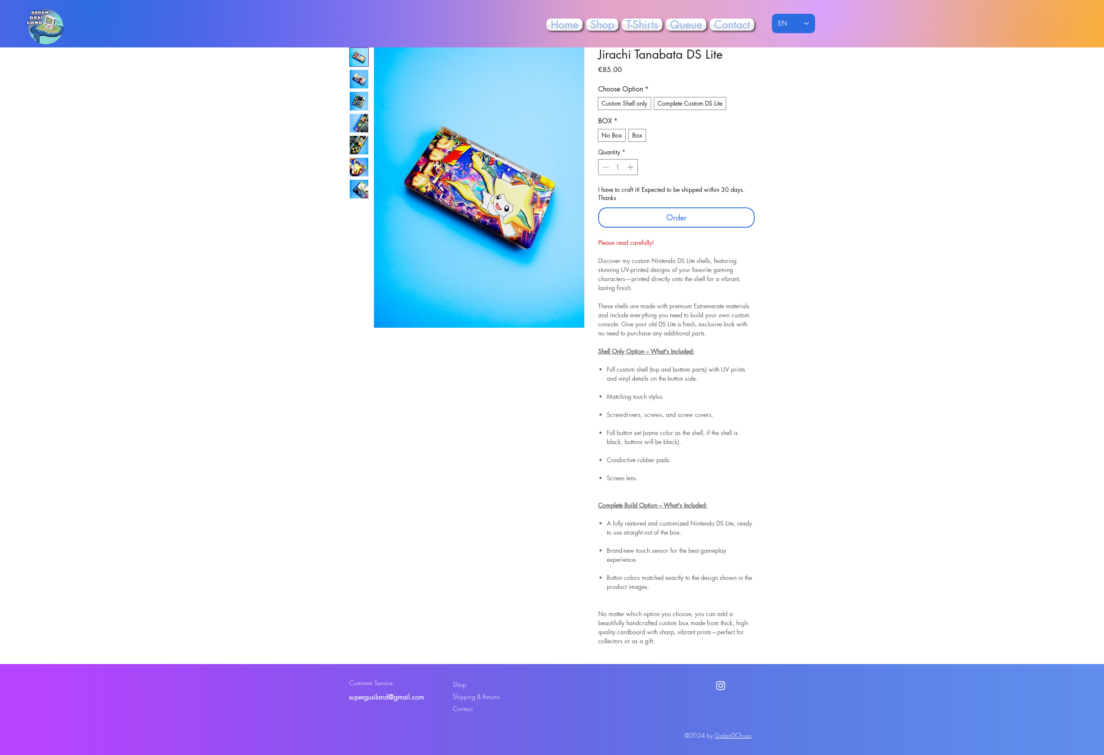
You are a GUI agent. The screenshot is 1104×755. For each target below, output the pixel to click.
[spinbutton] (618, 167)
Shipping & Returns (476, 696)
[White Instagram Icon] (721, 686)
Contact (463, 709)
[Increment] (631, 167)
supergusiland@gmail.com (386, 697)
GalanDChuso (733, 735)
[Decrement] (604, 167)
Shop (459, 684)
